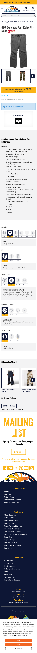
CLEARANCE (9, 21)
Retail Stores (9, 518)
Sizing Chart (5, 95)
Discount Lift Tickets (11, 529)
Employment (8, 548)
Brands (6, 572)
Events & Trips (9, 540)
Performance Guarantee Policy (15, 534)
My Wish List (8, 563)
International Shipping (12, 580)
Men (15, 21)
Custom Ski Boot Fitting (12, 531)
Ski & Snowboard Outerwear (25, 21)
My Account (8, 561)
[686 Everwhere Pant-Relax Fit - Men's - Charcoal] (8, 76)
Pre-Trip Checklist (10, 543)
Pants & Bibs (6, 22)
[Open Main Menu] (2, 9)
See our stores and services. (18, 602)
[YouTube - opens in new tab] (26, 468)
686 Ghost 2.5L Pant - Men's (9, 390)
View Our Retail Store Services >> (18, 2)
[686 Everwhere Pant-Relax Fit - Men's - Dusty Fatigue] (23, 76)
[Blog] (31, 468)
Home (3, 21)
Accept (18, 640)
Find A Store (26, 10)
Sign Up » (18, 451)
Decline (18, 644)
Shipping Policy (9, 577)
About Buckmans (10, 515)
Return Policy (9, 497)
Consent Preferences (18, 611)
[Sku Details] (22, 99)
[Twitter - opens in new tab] (10, 468)
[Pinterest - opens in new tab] (21, 468)
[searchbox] (34, 15)
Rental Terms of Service (13, 526)
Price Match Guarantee (12, 500)
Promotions (8, 574)
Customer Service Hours (18, 597)
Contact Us (8, 494)
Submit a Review (9, 406)
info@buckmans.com (18, 592)
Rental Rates (9, 523)
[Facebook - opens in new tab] (5, 468)
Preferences (18, 648)
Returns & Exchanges (12, 569)
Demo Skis (8, 537)
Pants (12, 22)
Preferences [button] (25, 635)
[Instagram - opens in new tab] (16, 468)
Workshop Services (11, 520)
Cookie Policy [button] (17, 633)
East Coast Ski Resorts (12, 545)
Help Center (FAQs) (11, 502)
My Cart (33, 10)
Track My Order (9, 566)
